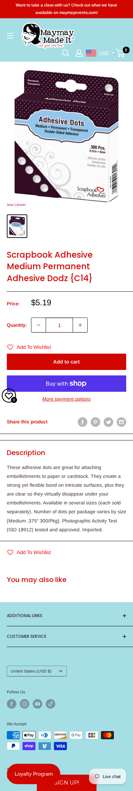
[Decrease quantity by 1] (38, 325)
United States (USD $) (31, 671)
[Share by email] (121, 421)
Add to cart (66, 362)
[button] (67, 783)
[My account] (79, 53)
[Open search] (66, 53)
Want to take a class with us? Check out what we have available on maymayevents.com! (66, 9)
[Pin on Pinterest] (95, 421)
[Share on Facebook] (82, 421)
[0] (120, 53)
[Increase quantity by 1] (80, 325)
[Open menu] (10, 35)
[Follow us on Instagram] (24, 704)
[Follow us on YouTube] (37, 704)
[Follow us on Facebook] (11, 704)
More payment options (66, 399)
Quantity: (17, 325)
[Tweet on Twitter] (108, 421)
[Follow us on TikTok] (50, 704)
